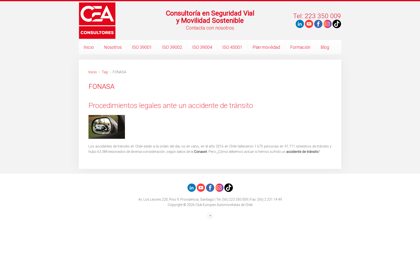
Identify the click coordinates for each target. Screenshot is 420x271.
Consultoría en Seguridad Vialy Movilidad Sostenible (210, 17)
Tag (105, 72)
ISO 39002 (172, 47)
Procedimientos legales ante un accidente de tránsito (170, 105)
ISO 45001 (232, 47)
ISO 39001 (142, 47)
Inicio (89, 47)
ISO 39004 (202, 47)
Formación (300, 47)
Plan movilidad (266, 47)
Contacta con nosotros (210, 28)
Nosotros (113, 47)
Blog (325, 47)
